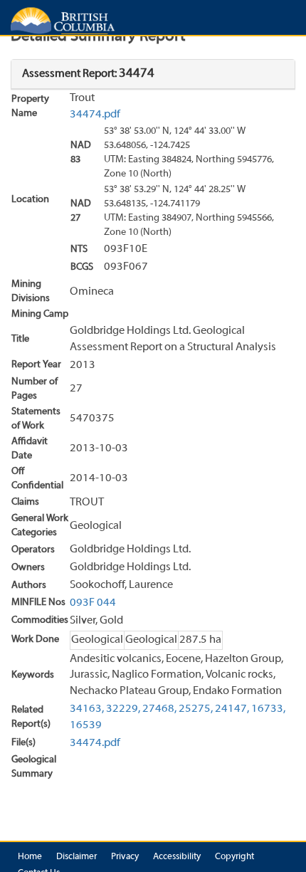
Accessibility (177, 857)
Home (30, 857)
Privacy (125, 857)
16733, (268, 709)
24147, (232, 709)
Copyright (234, 857)
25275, (196, 709)
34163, (87, 709)
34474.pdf (95, 114)
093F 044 (93, 603)
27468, (159, 709)
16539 (86, 725)
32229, (123, 709)
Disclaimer (76, 857)
